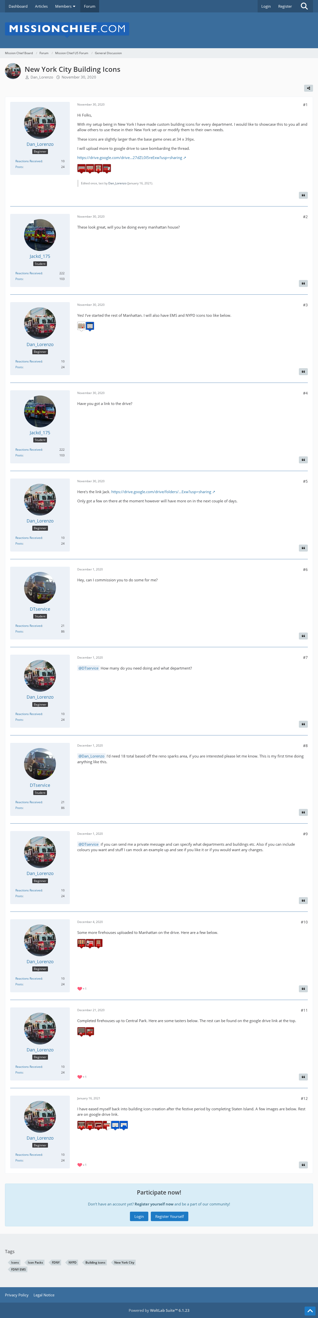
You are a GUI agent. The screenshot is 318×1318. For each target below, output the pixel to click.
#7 (305, 657)
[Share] (308, 88)
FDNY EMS (18, 1269)
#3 (305, 304)
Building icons (95, 1262)
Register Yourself (169, 1216)
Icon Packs (35, 1262)
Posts (19, 167)
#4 (305, 393)
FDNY (56, 1262)
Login (266, 6)
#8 (305, 745)
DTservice (90, 668)
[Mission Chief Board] (159, 30)
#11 (304, 1010)
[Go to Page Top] (310, 1311)
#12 (304, 1098)
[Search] (304, 6)
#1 (305, 104)
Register (285, 6)
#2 (305, 216)
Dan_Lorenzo (42, 77)
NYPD (73, 1262)
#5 (305, 481)
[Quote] (303, 195)
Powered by (159, 1310)
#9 (305, 833)
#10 (304, 921)
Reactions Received (28, 161)
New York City (124, 1262)
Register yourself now (154, 1203)
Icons (15, 1262)
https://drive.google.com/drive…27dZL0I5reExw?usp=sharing (129, 157)
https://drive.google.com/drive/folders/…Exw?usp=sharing (161, 491)
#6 (305, 569)
